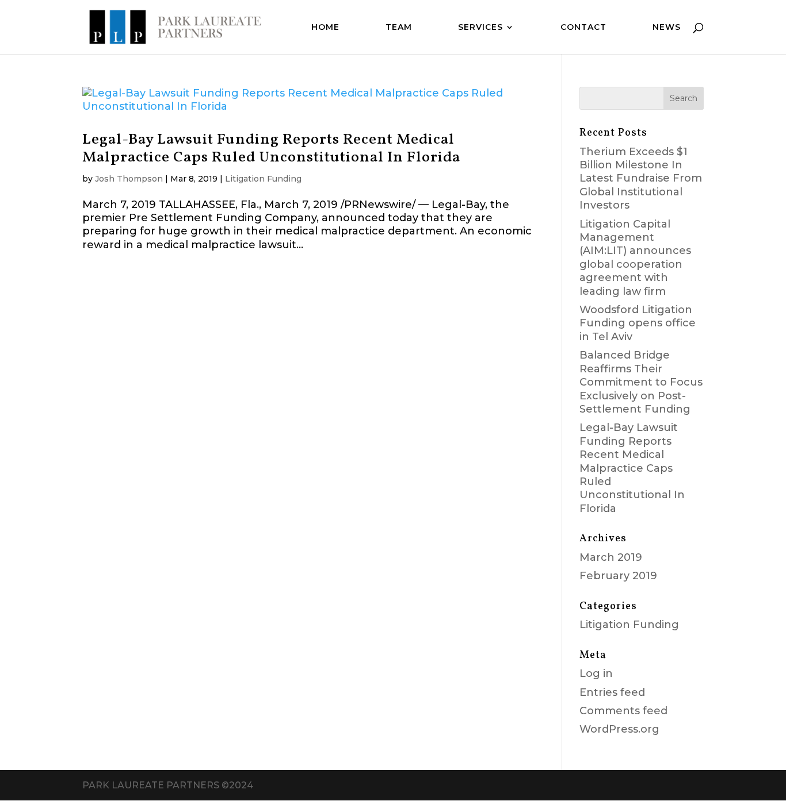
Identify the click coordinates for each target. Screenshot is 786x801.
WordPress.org (619, 729)
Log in (596, 673)
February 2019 (618, 575)
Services (480, 27)
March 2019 (610, 557)
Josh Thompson (129, 179)
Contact (583, 27)
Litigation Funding (263, 179)
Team (399, 27)
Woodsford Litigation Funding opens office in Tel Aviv (637, 323)
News (667, 27)
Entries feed (612, 692)
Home (325, 27)
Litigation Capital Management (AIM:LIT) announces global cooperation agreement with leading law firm (635, 258)
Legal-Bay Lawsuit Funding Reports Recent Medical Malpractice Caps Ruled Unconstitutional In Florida (271, 148)
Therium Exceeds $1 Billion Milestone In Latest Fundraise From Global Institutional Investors (640, 178)
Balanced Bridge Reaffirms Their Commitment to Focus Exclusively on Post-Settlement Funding (641, 382)
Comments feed (623, 710)
